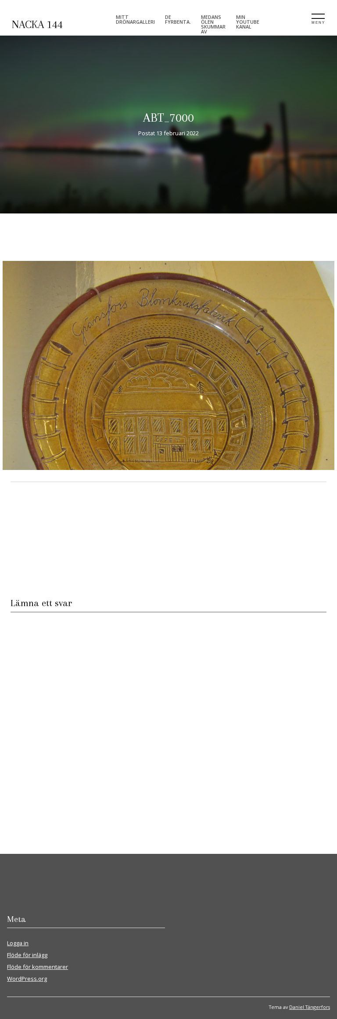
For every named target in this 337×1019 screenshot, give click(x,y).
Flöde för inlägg (27, 955)
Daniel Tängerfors (309, 1007)
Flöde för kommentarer (37, 967)
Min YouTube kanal (247, 22)
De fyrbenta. (178, 19)
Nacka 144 (37, 24)
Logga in (18, 943)
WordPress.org (27, 979)
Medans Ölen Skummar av (213, 24)
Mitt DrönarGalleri (135, 19)
